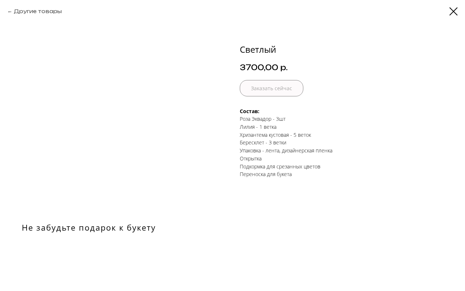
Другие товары (38, 11)
